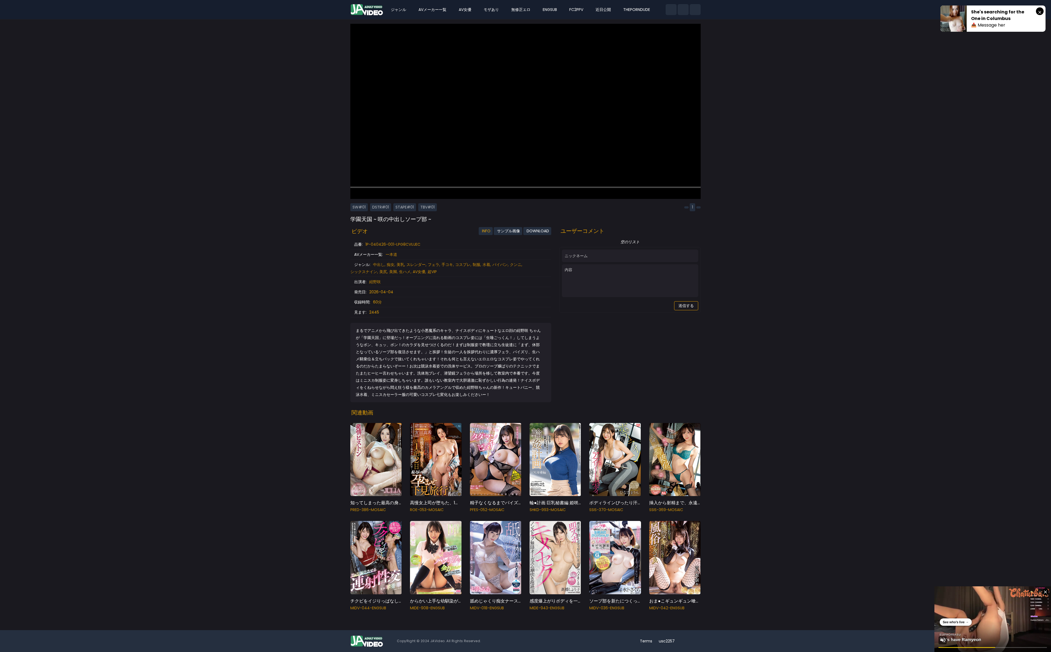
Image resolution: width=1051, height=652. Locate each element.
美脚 (393, 271)
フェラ (433, 264)
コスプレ (462, 264)
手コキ (447, 264)
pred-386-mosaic (368, 509)
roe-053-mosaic (427, 509)
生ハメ (405, 271)
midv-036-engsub (606, 608)
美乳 (400, 264)
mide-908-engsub (427, 608)
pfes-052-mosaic (487, 509)
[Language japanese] (686, 641)
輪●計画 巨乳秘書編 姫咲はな (558, 503)
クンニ (515, 264)
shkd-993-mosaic (548, 509)
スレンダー (416, 264)
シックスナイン (363, 271)
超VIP (432, 271)
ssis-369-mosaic (666, 509)
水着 (486, 264)
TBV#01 (427, 207)
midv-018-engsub (487, 608)
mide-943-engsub (547, 608)
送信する (686, 305)
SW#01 (359, 207)
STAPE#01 (404, 207)
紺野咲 (375, 282)
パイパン (500, 264)
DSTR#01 (380, 207)
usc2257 (667, 641)
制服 (476, 264)
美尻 (383, 271)
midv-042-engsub (667, 608)
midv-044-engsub (368, 608)
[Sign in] (695, 9)
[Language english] (695, 641)
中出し (379, 264)
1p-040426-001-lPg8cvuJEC (392, 244)
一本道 (391, 254)
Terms (646, 641)
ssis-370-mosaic (606, 509)
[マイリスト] (683, 9)
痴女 (390, 264)
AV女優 (419, 271)
